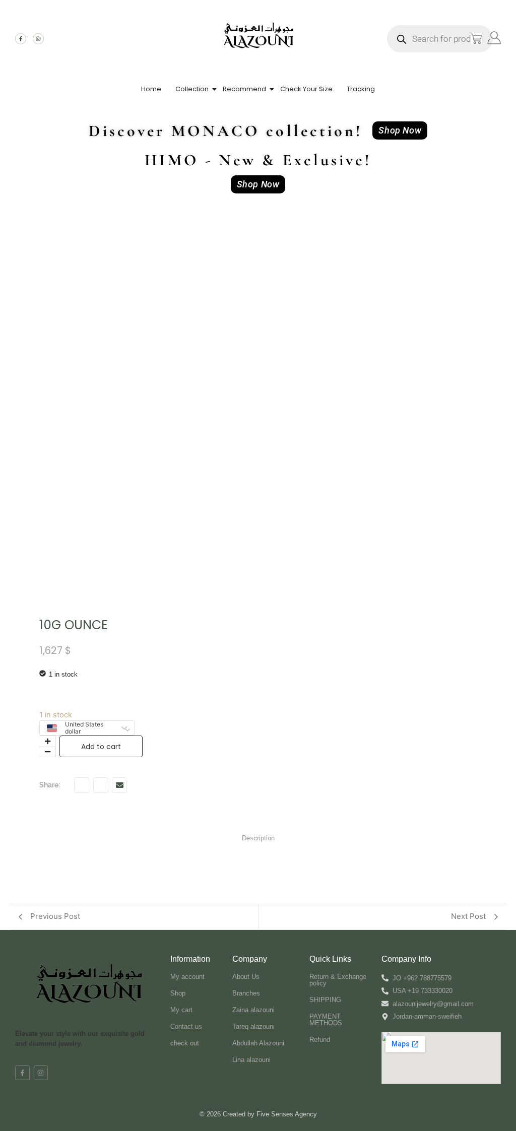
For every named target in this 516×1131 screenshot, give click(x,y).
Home (151, 89)
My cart (181, 1010)
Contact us (186, 1026)
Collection (192, 89)
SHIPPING (325, 1000)
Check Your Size (306, 89)
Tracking (361, 89)
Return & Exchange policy (337, 980)
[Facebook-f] (20, 38)
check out (184, 1043)
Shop (177, 993)
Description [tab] (258, 838)
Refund (319, 1039)
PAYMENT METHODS (325, 1020)
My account (187, 976)
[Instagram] (38, 38)
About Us (246, 976)
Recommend (244, 89)
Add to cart (101, 747)
